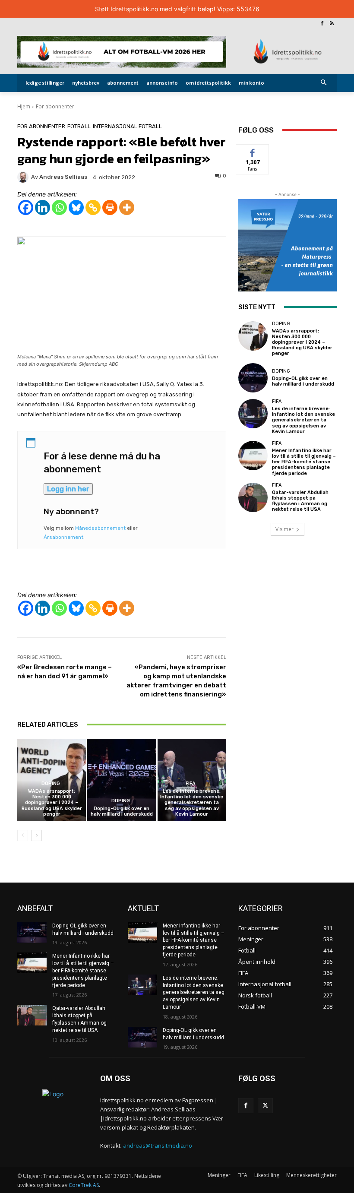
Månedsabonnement (100, 528)
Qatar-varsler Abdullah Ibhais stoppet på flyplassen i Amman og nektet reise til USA (300, 501)
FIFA (191, 783)
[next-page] (36, 835)
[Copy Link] (93, 207)
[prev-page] (22, 835)
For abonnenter (55, 106)
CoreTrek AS (84, 1185)
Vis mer (284, 529)
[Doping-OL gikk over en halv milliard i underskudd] (121, 780)
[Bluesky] (76, 207)
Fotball (79, 126)
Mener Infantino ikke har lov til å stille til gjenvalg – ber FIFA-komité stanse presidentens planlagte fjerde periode (304, 462)
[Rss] (332, 24)
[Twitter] (265, 1105)
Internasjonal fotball (127, 126)
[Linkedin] (42, 207)
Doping (50, 783)
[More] (126, 207)
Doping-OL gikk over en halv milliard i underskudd (122, 811)
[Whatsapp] (59, 207)
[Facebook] (322, 24)
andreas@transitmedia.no (157, 1145)
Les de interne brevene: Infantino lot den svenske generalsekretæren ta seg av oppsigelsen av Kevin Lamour (191, 802)
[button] (324, 83)
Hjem (23, 106)
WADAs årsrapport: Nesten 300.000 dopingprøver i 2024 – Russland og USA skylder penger (52, 802)
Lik (252, 151)
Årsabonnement (63, 537)
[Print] (109, 207)
